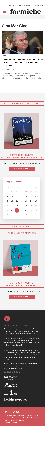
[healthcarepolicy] (22, 399)
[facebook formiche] (6, 411)
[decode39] (22, 392)
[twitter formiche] (10, 411)
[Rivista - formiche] (22, 378)
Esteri (4, 55)
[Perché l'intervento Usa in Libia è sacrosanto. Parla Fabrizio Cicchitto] (22, 42)
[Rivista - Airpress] (22, 385)
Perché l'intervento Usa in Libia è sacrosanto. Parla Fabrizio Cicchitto (22, 62)
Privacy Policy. (20, 420)
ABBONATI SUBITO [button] (21, 169)
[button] (5, 12)
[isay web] (15, 422)
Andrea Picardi (9, 69)
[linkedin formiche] (18, 411)
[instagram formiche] (14, 411)
